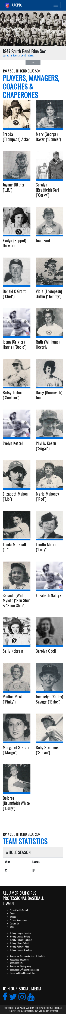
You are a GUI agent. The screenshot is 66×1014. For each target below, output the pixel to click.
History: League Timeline (20, 933)
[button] (33, 62)
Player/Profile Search (19, 910)
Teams (12, 913)
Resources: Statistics (19, 959)
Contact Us (14, 923)
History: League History (20, 936)
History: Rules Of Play (19, 946)
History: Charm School (19, 943)
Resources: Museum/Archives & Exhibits (27, 956)
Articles (13, 916)
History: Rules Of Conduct (21, 940)
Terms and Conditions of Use (22, 973)
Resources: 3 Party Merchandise (24, 969)
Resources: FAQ (16, 963)
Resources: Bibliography (20, 966)
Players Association (18, 920)
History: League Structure (21, 950)
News (12, 927)
